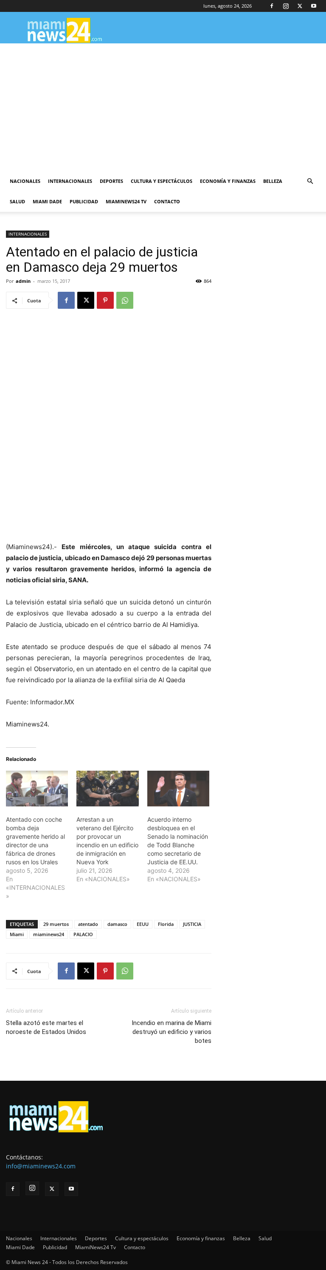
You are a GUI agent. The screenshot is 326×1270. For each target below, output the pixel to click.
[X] (299, 6)
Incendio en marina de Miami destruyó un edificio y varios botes (171, 1032)
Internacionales (70, 181)
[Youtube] (313, 6)
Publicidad (84, 201)
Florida (166, 924)
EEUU (143, 924)
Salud (17, 201)
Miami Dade (47, 201)
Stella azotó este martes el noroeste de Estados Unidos (46, 1027)
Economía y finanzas (228, 181)
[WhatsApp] (124, 300)
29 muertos (56, 924)
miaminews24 (48, 934)
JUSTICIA (192, 924)
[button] (310, 181)
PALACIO (83, 934)
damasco (117, 924)
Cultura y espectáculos (161, 181)
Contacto (167, 201)
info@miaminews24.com (41, 1166)
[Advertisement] (163, 107)
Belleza (272, 181)
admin (23, 281)
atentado (88, 924)
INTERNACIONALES (27, 234)
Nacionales (25, 181)
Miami (17, 934)
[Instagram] (285, 6)
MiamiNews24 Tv (126, 201)
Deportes (111, 181)
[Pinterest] (105, 300)
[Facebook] (271, 6)
